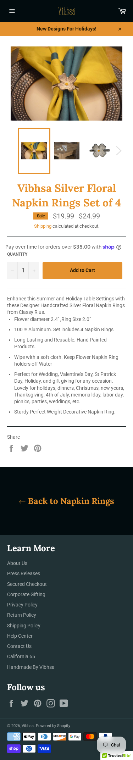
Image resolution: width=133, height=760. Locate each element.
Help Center (20, 636)
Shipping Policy (23, 625)
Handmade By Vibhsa (31, 667)
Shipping (42, 226)
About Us (17, 563)
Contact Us (19, 646)
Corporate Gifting (26, 594)
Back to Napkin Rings (70, 500)
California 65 (21, 656)
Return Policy (21, 615)
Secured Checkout (27, 584)
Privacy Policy (22, 605)
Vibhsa (28, 725)
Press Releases (23, 573)
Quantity (17, 254)
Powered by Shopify (53, 725)
